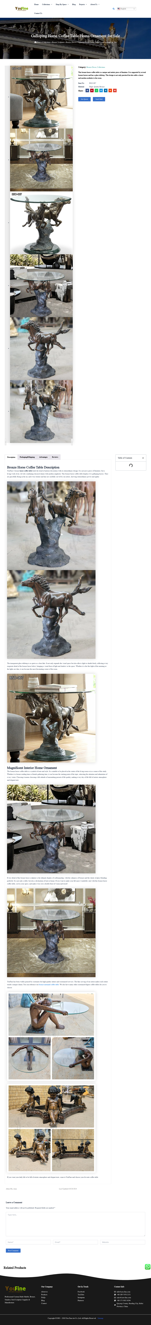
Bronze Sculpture (58, 42)
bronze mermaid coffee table (49, 984)
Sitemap (100, 1318)
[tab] (11, 457)
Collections (46, 42)
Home (38, 42)
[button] (51, 4)
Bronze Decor (71, 42)
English (123, 9)
